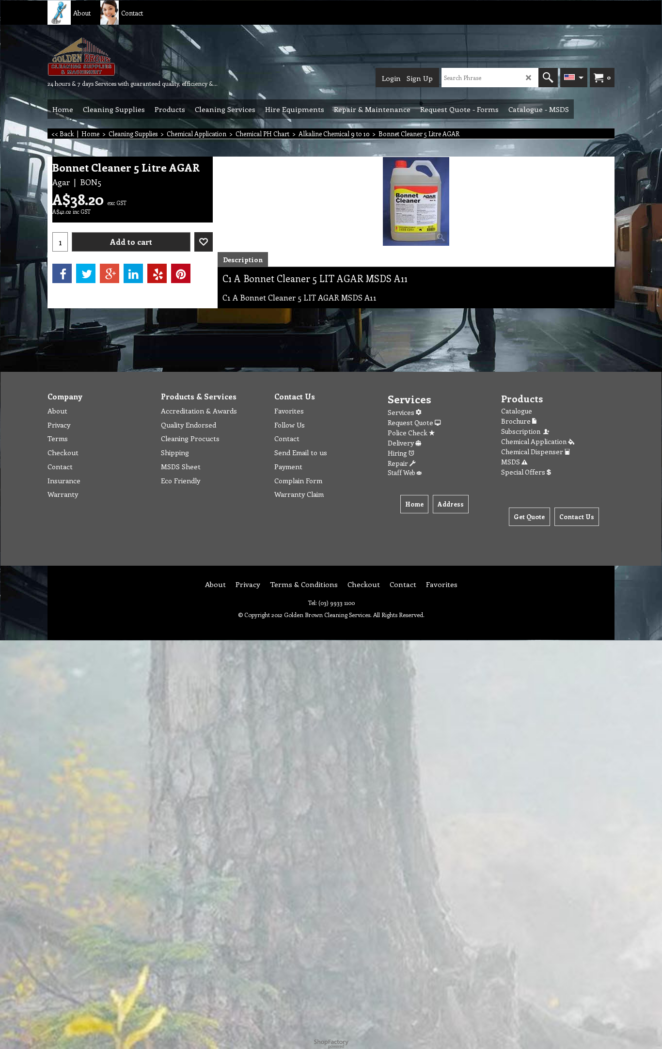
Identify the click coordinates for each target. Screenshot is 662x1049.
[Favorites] (203, 242)
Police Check (408, 432)
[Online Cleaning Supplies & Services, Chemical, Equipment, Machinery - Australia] (120, 56)
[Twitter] (85, 273)
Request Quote (411, 422)
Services (402, 412)
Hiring (398, 453)
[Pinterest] (180, 273)
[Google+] (109, 273)
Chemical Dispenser (533, 451)
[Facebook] (62, 273)
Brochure (516, 421)
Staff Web (402, 472)
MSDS (511, 461)
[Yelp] (157, 273)
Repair (399, 463)
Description (243, 259)
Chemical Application (534, 441)
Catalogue (516, 410)
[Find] (548, 77)
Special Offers (524, 472)
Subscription (522, 431)
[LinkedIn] (133, 273)
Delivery (401, 442)
